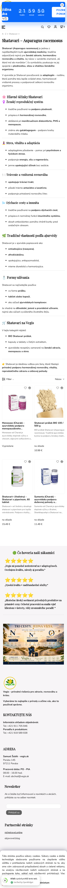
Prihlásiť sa (13, 812)
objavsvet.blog (12, 838)
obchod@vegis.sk (20, 776)
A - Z (4, 33)
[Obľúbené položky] (48, 27)
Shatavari (13, 33)
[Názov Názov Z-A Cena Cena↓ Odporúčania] (55, 379)
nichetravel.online (13, 832)
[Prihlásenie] (55, 27)
